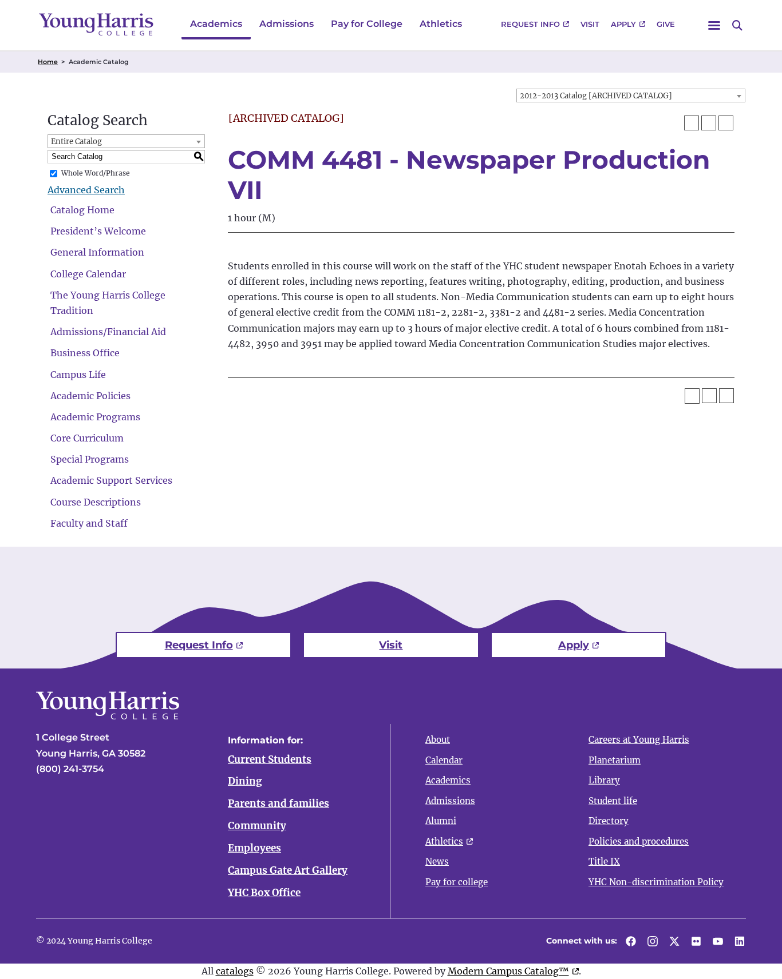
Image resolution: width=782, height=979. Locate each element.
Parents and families (278, 803)
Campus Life (78, 374)
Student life (613, 800)
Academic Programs (95, 417)
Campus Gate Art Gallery (287, 870)
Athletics (441, 23)
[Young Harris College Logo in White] (107, 716)
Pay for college (456, 882)
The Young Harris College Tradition (107, 302)
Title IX (604, 861)
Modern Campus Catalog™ (508, 971)
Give (666, 24)
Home (48, 62)
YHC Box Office (264, 892)
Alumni (440, 820)
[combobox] (630, 95)
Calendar (444, 760)
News (437, 861)
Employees (254, 848)
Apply (623, 24)
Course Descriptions (95, 502)
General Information (97, 252)
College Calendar (88, 274)
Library (604, 780)
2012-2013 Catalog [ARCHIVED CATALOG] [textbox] (596, 96)
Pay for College (366, 23)
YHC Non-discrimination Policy (656, 882)
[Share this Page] (691, 123)
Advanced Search (86, 190)
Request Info (530, 24)
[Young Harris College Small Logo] (96, 24)
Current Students (269, 759)
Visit (589, 24)
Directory (609, 820)
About (437, 739)
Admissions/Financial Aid (108, 331)
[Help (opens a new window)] (725, 123)
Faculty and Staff (89, 523)
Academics (216, 23)
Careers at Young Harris (639, 739)
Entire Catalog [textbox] (76, 141)
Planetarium (615, 760)
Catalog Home (82, 210)
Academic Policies (90, 395)
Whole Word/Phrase (95, 173)
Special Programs (89, 459)
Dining (245, 781)
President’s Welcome (98, 231)
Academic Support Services (111, 480)
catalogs (235, 971)
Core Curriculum (87, 438)
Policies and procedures (639, 841)
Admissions (286, 23)
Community (257, 825)
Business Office (85, 353)
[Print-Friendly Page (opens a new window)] (708, 123)
